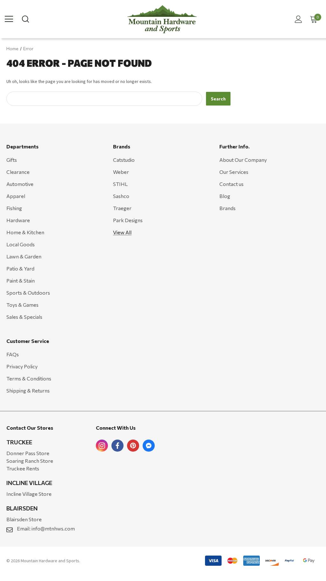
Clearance (18, 172)
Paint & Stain (20, 280)
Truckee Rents (22, 468)
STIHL (120, 184)
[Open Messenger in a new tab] (149, 446)
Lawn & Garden (23, 256)
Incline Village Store (29, 494)
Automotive (19, 184)
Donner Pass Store (27, 453)
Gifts (11, 160)
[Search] (25, 19)
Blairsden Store (24, 519)
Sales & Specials (24, 317)
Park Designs (128, 220)
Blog (224, 196)
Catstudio (124, 160)
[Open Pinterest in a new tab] (133, 446)
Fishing (14, 208)
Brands (227, 208)
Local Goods (20, 244)
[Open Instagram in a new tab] (102, 446)
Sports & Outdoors (28, 293)
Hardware (18, 220)
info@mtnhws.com (53, 528)
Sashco (121, 196)
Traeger (122, 208)
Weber (121, 172)
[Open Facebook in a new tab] (117, 446)
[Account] (297, 19)
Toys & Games (22, 305)
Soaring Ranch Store (29, 461)
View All (122, 232)
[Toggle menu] (9, 19)
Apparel (15, 196)
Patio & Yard (20, 268)
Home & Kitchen (25, 232)
